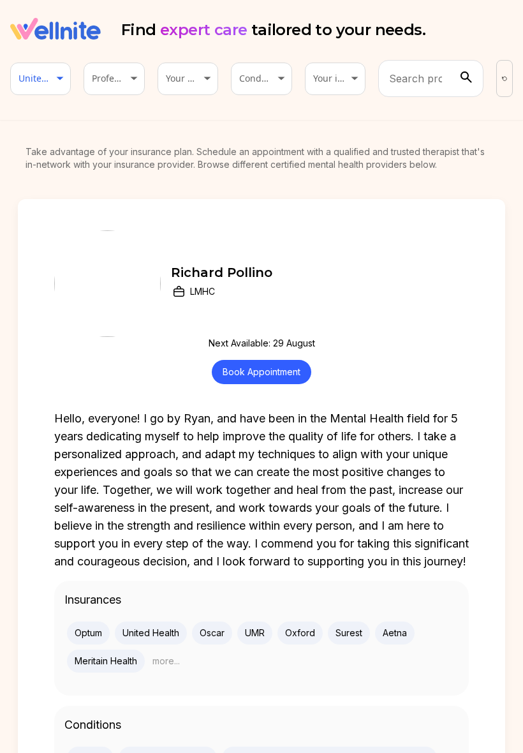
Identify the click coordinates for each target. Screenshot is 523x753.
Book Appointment (261, 371)
